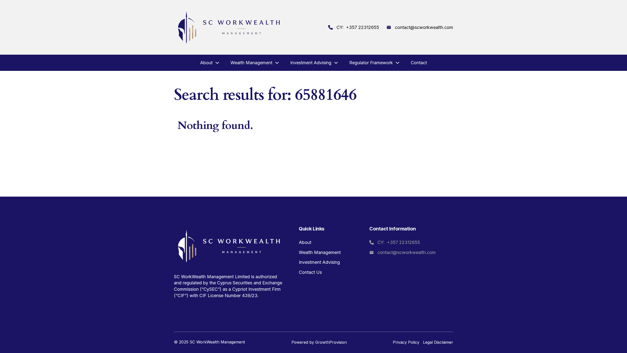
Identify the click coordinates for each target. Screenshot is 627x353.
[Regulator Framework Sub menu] (397, 63)
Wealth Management (251, 62)
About (206, 62)
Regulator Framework (371, 62)
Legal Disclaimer (438, 342)
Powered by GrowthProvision (319, 342)
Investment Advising (310, 62)
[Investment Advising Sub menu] (336, 63)
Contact (419, 62)
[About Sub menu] (217, 63)
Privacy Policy (406, 342)
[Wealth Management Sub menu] (277, 63)
